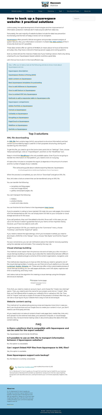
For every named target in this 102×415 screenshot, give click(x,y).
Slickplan (25, 266)
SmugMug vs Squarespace (19, 117)
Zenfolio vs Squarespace (18, 129)
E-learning (30, 11)
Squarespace (12, 40)
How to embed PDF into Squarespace (23, 94)
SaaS (60, 11)
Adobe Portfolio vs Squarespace (21, 106)
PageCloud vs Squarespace (19, 121)
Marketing (51, 11)
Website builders (16, 11)
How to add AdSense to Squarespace (23, 86)
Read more (10, 404)
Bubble (18, 266)
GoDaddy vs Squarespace (18, 114)
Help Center (49, 207)
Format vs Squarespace (17, 110)
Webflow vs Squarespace (18, 125)
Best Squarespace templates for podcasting (25, 82)
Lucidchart (11, 266)
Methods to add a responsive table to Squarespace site (29, 98)
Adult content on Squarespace (20, 79)
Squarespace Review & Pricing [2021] (22, 75)
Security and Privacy (73, 11)
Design (40, 11)
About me (87, 11)
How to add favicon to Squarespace (22, 90)
